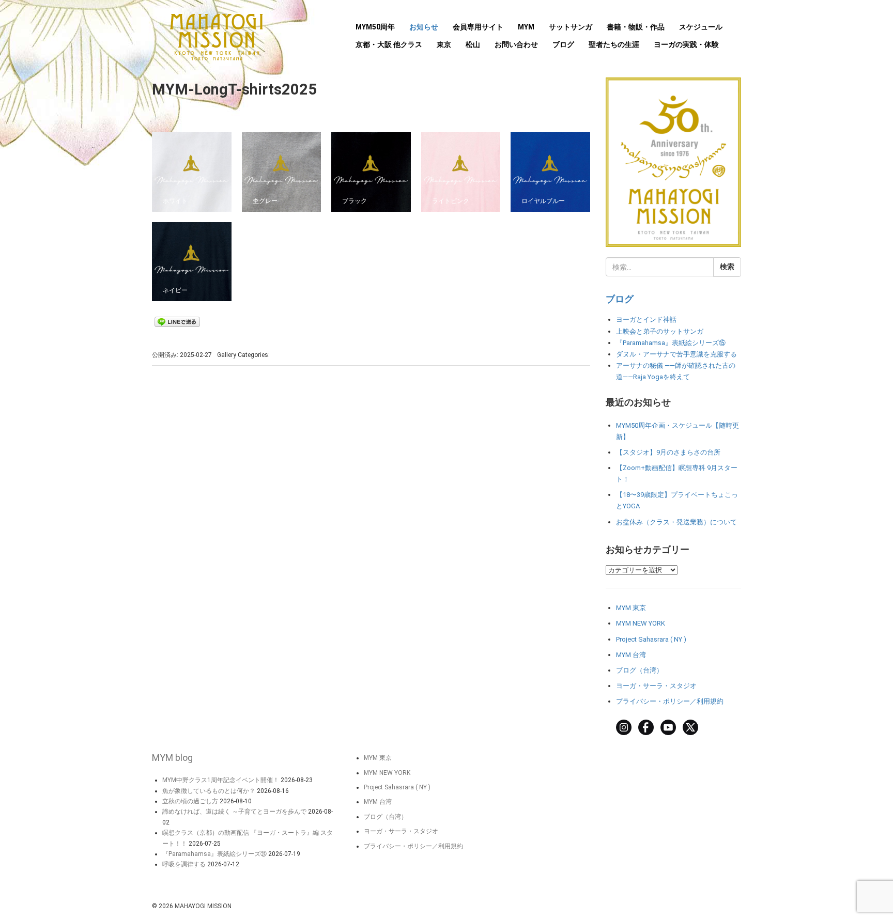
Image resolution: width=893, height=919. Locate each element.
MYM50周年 (375, 27)
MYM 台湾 (631, 655)
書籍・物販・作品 (636, 27)
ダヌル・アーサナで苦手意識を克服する (676, 354)
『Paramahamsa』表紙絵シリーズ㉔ (214, 854)
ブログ (563, 44)
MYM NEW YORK (640, 623)
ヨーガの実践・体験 (686, 44)
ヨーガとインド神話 (646, 319)
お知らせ (423, 27)
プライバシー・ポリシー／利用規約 (669, 701)
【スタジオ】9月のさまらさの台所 (668, 452)
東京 (444, 44)
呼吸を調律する (184, 864)
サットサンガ (570, 27)
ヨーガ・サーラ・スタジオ (656, 686)
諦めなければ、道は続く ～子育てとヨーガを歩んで (234, 811)
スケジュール (700, 27)
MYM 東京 (631, 608)
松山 (473, 44)
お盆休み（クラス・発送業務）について (676, 522)
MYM (526, 27)
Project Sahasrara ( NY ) (651, 639)
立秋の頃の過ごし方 (190, 801)
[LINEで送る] (177, 321)
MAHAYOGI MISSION (203, 906)
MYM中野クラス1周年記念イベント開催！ (220, 780)
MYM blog (172, 757)
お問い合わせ (516, 44)
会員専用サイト (478, 27)
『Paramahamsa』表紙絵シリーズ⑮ (671, 343)
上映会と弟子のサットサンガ (659, 331)
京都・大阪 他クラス (389, 44)
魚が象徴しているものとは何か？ (208, 791)
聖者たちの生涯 (614, 44)
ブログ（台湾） (639, 670)
